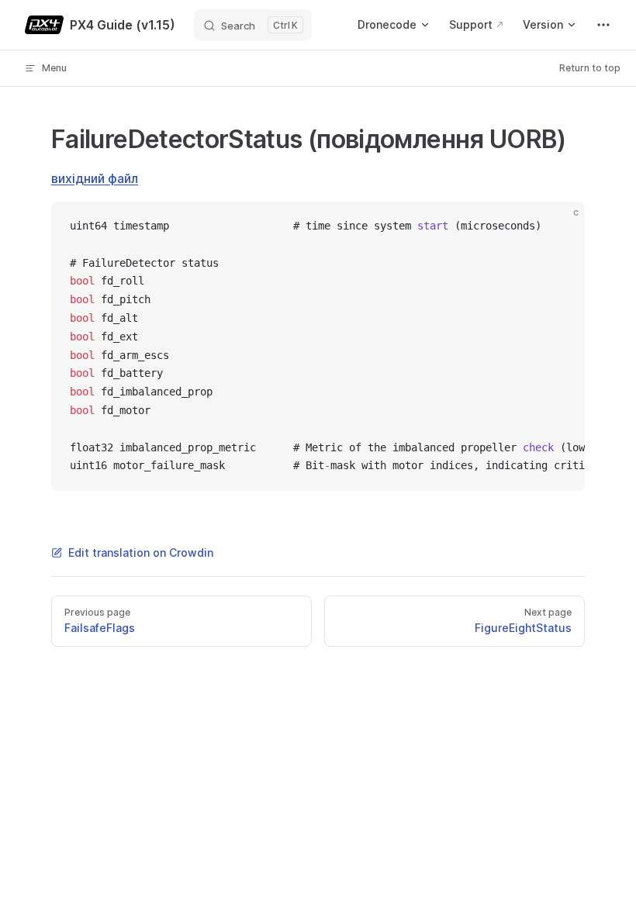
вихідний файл (94, 178)
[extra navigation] (603, 25)
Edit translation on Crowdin (140, 552)
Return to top (589, 68)
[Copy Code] (560, 226)
